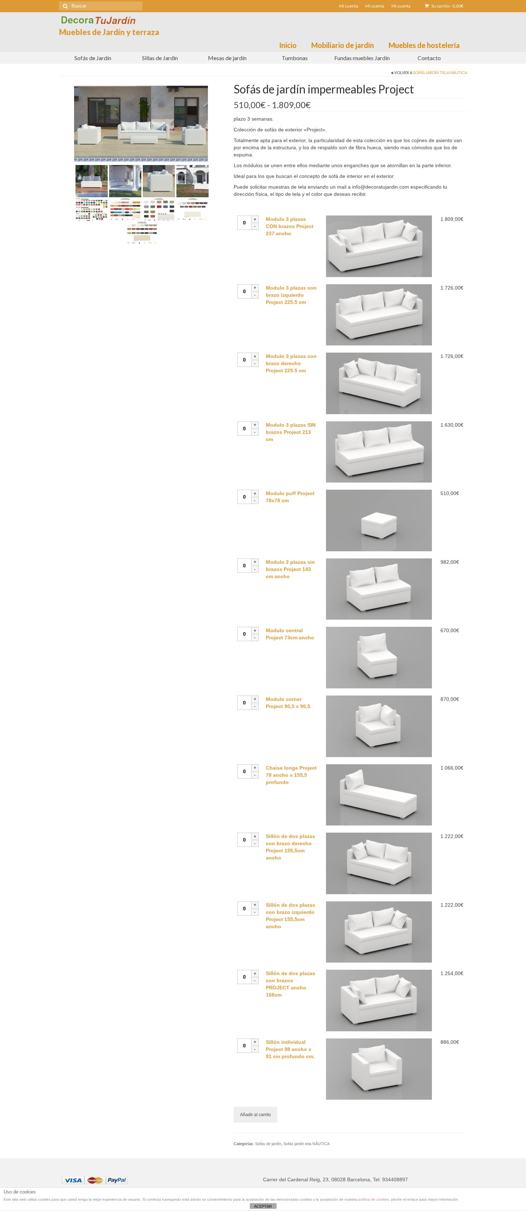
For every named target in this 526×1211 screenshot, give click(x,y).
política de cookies (373, 1199)
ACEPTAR (263, 1206)
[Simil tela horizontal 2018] (142, 232)
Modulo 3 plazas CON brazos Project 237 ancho (289, 226)
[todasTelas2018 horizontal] (91, 209)
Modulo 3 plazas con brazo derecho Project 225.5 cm (291, 363)
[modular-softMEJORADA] (192, 181)
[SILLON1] (159, 181)
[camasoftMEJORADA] (91, 181)
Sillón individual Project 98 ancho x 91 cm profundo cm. (290, 1049)
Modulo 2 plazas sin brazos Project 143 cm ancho (290, 569)
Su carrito (446, 6)
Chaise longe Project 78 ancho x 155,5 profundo (291, 775)
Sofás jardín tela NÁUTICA (440, 72)
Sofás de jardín (268, 1144)
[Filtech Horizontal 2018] (159, 209)
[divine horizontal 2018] (192, 209)
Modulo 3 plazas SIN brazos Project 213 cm (291, 432)
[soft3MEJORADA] (125, 181)
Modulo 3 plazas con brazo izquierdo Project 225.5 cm (291, 295)
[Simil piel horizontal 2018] (125, 209)
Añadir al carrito (255, 1114)
